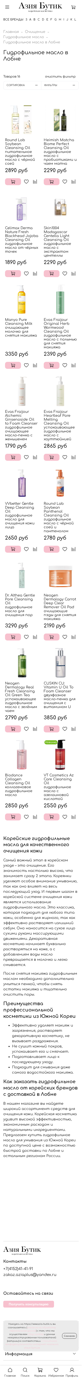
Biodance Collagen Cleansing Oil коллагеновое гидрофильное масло (18, 785)
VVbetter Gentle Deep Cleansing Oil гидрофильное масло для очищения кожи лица (20, 515)
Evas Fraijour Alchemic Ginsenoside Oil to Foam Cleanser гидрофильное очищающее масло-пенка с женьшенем (21, 425)
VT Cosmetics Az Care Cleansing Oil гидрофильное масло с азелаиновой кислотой (59, 787)
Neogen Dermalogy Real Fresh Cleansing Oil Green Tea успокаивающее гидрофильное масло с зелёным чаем (21, 697)
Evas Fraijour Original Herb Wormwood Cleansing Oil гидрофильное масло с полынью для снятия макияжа (60, 333)
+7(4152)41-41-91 (18, 1269)
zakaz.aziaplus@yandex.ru (29, 1274)
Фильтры (50, 85)
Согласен (69, 1336)
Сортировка (16, 85)
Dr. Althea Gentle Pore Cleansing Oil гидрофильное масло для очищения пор (20, 605)
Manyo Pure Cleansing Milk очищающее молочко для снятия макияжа (21, 327)
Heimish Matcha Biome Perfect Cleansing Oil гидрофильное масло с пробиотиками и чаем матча (60, 152)
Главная (11, 32)
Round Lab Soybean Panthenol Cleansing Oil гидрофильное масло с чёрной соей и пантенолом (59, 517)
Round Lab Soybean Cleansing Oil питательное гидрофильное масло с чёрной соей (20, 152)
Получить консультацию (29, 1304)
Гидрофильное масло (23, 37)
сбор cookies (35, 1334)
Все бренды (13, 19)
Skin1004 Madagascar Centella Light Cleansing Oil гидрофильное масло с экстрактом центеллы (57, 242)
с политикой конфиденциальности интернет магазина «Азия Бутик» (31, 1344)
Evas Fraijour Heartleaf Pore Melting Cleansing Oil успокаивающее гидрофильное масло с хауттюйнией (59, 425)
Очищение (35, 32)
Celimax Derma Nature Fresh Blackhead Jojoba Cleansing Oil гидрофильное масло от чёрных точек (21, 240)
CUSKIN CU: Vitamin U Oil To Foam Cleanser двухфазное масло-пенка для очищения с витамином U (59, 695)
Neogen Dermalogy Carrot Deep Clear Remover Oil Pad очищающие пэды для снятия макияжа (60, 607)
